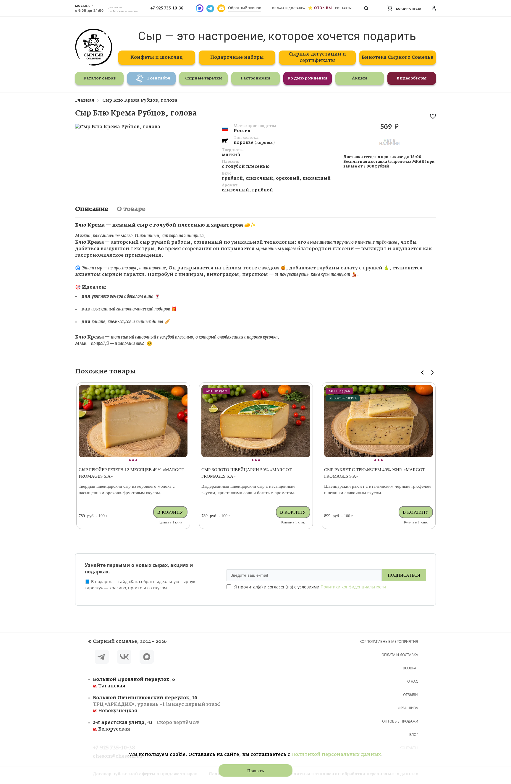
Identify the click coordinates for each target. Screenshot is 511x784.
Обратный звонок (244, 7)
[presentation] (422, 372)
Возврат (410, 668)
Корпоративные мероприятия (389, 641)
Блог (413, 734)
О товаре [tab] (131, 209)
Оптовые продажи (400, 721)
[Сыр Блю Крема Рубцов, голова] (117, 127)
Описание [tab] (91, 209)
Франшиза (408, 707)
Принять (255, 770)
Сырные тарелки (203, 78)
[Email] (221, 8)
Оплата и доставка (288, 8)
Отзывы (323, 7)
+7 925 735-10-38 (167, 8)
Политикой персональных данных (336, 754)
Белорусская (146, 725)
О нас (412, 681)
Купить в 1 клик (170, 522)
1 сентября (158, 78)
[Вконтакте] (124, 658)
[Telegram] (102, 658)
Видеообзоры (412, 78)
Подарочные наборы (237, 57)
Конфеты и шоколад (156, 57)
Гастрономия (256, 78)
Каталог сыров (99, 78)
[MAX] (147, 658)
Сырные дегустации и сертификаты (317, 57)
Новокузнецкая (156, 704)
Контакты (343, 8)
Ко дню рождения (307, 78)
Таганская (134, 682)
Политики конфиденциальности (353, 587)
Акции (359, 78)
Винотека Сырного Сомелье (397, 57)
